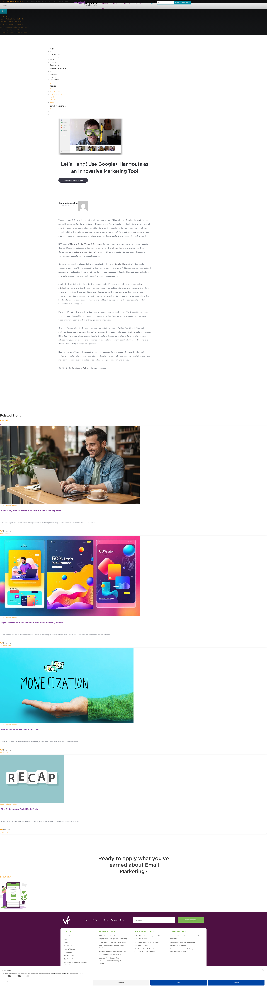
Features (96, 920)
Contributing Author (68, 203)
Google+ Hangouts (134, 220)
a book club (117, 248)
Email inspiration (56, 57)
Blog (130, 3)
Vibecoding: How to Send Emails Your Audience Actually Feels (31, 510)
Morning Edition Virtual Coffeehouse (86, 244)
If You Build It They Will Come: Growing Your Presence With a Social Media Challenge (113, 945)
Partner (123, 3)
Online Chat (71, 959)
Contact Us (68, 946)
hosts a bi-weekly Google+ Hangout (88, 252)
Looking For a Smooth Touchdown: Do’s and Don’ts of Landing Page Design (112, 960)
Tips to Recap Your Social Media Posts (19, 809)
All (51, 51)
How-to (53, 62)
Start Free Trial (190, 920)
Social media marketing (73, 180)
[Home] (87, 3)
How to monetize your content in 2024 (19, 729)
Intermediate (54, 79)
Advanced (53, 74)
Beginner (53, 77)
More (103, 8)
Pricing (115, 3)
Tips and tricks (55, 65)
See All (4, 420)
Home (87, 920)
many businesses (135, 232)
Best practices (55, 54)
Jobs (65, 939)
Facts (66, 942)
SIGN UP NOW (5, 877)
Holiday (52, 59)
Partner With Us (69, 949)
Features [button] (105, 3)
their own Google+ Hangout (118, 264)
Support (137, 3)
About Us (67, 936)
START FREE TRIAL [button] (183, 3)
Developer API (69, 955)
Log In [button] (150, 3)
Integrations (68, 952)
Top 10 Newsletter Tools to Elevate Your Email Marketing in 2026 (32, 622)
